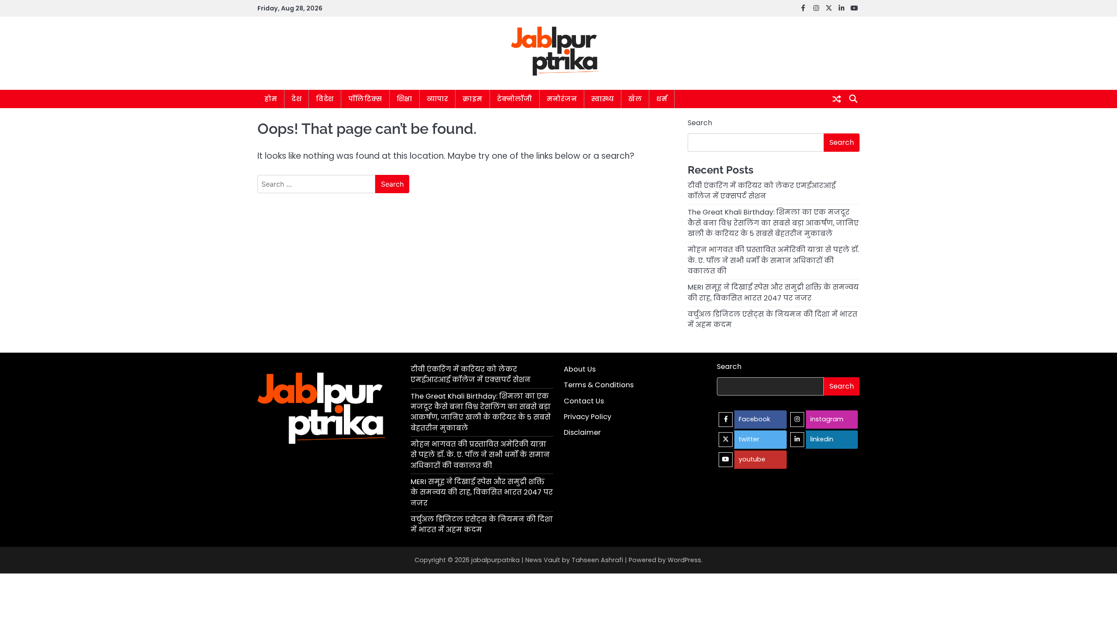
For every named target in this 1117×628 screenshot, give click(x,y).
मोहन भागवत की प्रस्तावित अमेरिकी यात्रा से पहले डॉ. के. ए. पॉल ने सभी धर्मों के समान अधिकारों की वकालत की (773, 260)
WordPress (684, 560)
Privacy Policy (587, 417)
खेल (635, 98)
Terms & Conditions (599, 385)
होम (270, 98)
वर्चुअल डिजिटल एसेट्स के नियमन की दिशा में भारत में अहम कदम (482, 524)
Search (700, 123)
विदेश (325, 98)
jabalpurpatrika (495, 560)
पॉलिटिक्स (365, 98)
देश (296, 98)
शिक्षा (404, 98)
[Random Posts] (837, 99)
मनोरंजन (562, 98)
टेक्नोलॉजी (514, 98)
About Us (580, 369)
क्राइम (473, 98)
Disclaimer (582, 432)
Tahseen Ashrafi (597, 560)
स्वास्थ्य (602, 98)
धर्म (661, 98)
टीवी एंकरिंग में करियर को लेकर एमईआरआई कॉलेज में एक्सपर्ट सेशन (762, 191)
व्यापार (438, 98)
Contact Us (584, 401)
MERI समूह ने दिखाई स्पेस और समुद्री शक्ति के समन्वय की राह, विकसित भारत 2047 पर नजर (773, 292)
